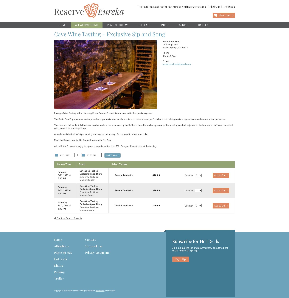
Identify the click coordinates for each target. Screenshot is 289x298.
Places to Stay (117, 25)
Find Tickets (111, 155)
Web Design (100, 291)
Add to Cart (220, 175)
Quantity (189, 175)
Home (62, 25)
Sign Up (180, 259)
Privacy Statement (97, 252)
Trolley (202, 25)
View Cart (225, 15)
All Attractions (86, 25)
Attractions (61, 246)
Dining (164, 25)
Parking (182, 25)
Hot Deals (144, 25)
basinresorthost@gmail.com (177, 64)
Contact (90, 240)
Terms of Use (94, 246)
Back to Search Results (69, 218)
